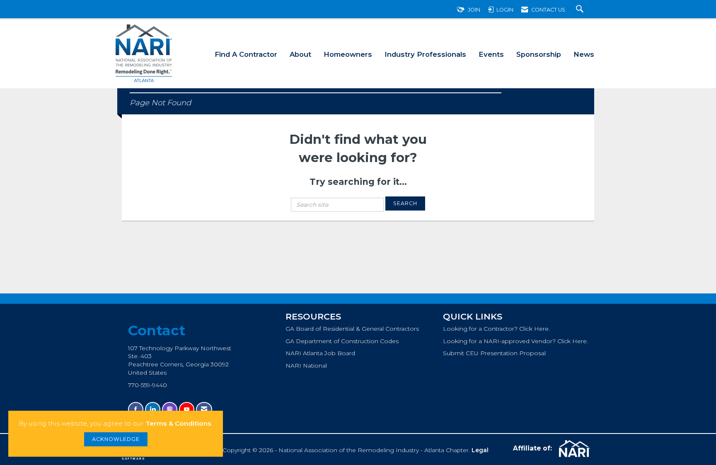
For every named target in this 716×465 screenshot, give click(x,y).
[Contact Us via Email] (204, 409)
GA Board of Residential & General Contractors (352, 328)
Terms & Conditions (178, 423)
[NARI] (573, 449)
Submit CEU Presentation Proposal (494, 353)
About (300, 54)
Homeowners (348, 54)
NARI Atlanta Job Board (320, 353)
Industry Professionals (425, 54)
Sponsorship (538, 54)
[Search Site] (580, 9)
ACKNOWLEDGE (116, 439)
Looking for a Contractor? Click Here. (496, 328)
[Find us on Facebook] (135, 409)
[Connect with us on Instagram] (169, 409)
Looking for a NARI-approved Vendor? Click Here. (515, 341)
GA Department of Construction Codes (342, 341)
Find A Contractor (246, 54)
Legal (480, 450)
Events (491, 54)
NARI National (306, 365)
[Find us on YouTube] (186, 409)
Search (405, 203)
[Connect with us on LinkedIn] (152, 409)
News (583, 54)
